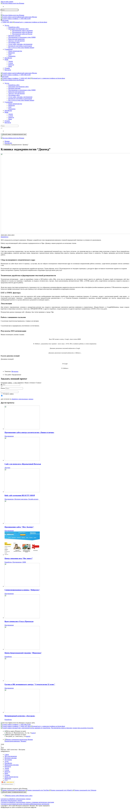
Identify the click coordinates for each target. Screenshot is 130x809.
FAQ (9, 54)
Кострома (5, 20)
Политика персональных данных (11, 800)
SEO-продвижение (11, 756)
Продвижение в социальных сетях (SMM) (22, 37)
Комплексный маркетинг (16, 39)
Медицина (14, 371)
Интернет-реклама (14, 35)
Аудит (7, 761)
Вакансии (11, 52)
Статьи (10, 63)
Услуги (7, 25)
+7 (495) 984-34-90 (24, 18)
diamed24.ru (4, 237)
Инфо (6, 59)
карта (33, 733)
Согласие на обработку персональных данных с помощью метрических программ (27, 802)
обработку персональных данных (22, 399)
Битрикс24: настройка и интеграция (20, 46)
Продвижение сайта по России (22, 34)
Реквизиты (11, 56)
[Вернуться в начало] (12, 3)
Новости (11, 64)
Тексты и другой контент (16, 41)
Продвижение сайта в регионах (22, 30)
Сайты (7, 754)
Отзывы (7, 68)
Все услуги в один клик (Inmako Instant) (21, 47)
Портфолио (8, 58)
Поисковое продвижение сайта (18, 29)
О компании (9, 49)
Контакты (8, 70)
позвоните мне (22, 134)
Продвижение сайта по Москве (22, 32)
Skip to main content (7, 1)
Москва (34, 17)
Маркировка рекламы (12, 765)
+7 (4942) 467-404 (7, 22)
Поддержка (8, 759)
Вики (10, 66)
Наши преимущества (15, 51)
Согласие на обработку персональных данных (16, 799)
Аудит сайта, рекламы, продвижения (20, 44)
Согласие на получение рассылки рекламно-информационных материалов (25, 804)
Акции (10, 61)
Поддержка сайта (14, 42)
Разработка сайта (13, 27)
